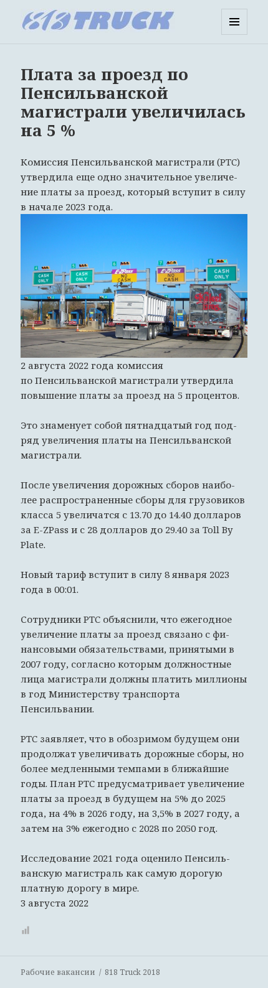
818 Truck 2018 (132, 972)
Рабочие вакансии (58, 972)
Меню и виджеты (234, 34)
